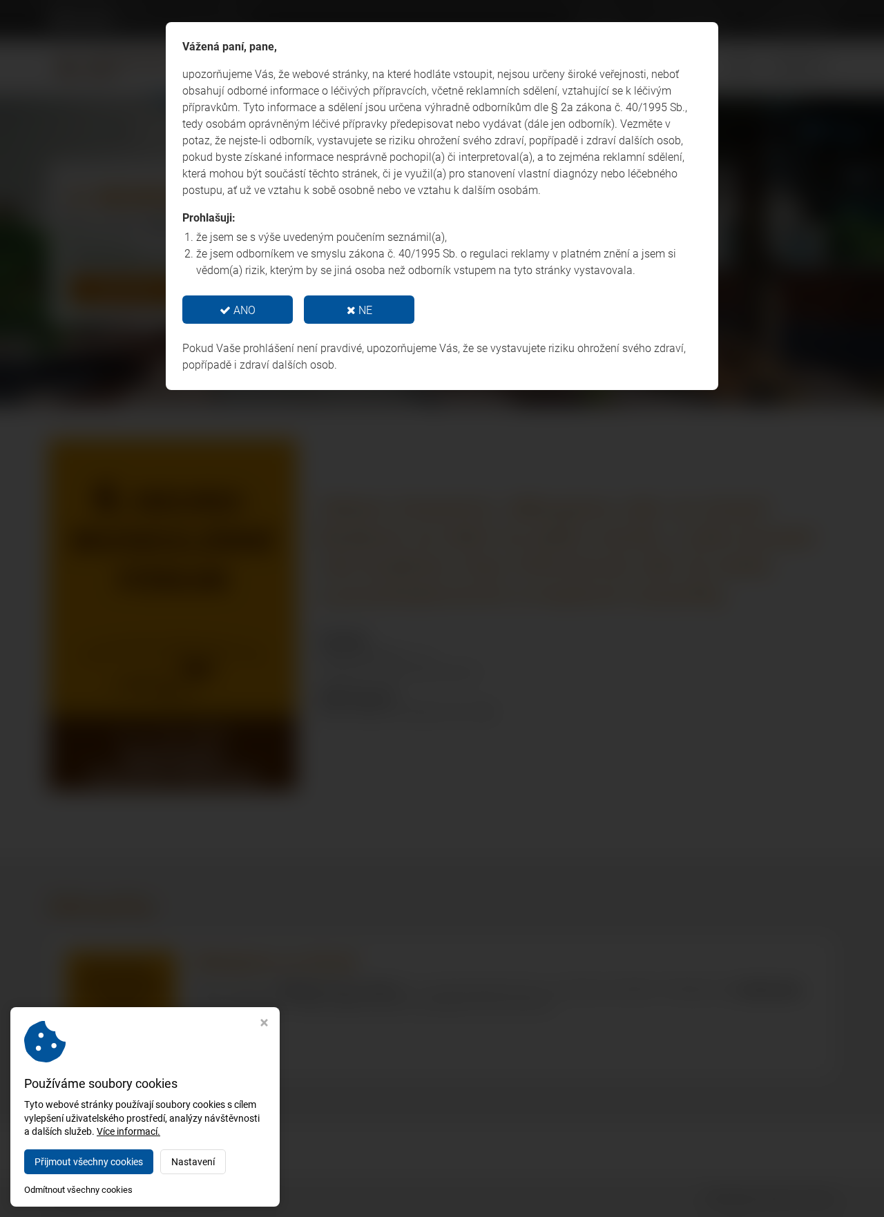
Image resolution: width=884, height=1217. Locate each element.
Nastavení (193, 1161)
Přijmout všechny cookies (89, 1161)
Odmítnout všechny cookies (78, 1190)
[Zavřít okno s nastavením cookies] (264, 1024)
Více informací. (128, 1131)
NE (364, 310)
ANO (243, 310)
